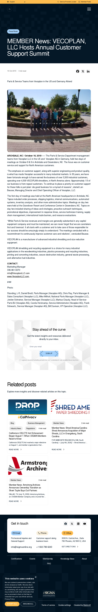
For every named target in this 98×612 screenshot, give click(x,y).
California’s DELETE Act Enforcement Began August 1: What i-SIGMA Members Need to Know (27, 436)
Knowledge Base (67, 559)
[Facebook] (78, 71)
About (84, 559)
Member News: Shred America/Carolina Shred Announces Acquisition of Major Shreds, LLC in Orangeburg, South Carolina (69, 432)
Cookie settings (64, 605)
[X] (83, 71)
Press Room (13, 31)
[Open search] (9, 9)
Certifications (16, 559)
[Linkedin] (88, 71)
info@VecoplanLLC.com (18, 273)
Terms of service (48, 605)
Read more (14, 450)
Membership (48, 559)
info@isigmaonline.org (21, 547)
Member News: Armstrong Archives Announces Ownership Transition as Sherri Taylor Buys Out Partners (25, 488)
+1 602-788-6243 (44, 547)
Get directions (69, 547)
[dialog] (20, 592)
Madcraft (87, 605)
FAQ (49, 564)
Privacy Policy (10, 599)
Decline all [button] (28, 604)
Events (32, 559)
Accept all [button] (12, 604)
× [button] (35, 577)
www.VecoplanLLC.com (18, 277)
